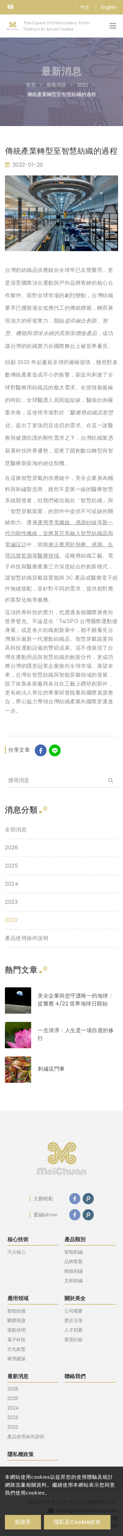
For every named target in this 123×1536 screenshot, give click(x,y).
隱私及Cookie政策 (77, 1522)
